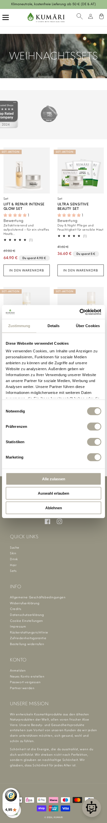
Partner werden (22, 688)
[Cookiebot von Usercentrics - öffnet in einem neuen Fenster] (79, 312)
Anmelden (18, 670)
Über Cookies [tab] (88, 325)
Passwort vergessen (25, 682)
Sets (13, 571)
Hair (13, 565)
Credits (15, 609)
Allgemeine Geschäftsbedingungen (38, 597)
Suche (14, 547)
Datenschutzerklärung (27, 615)
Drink (14, 559)
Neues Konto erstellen (27, 676)
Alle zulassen (53, 479)
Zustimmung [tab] (19, 325)
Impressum (18, 626)
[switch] (94, 426)
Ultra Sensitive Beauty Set (73, 206)
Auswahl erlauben (53, 493)
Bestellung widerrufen (27, 644)
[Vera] (91, 807)
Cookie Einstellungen (26, 621)
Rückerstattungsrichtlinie (29, 632)
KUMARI (58, 817)
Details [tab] (54, 325)
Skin (13, 553)
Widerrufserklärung (25, 603)
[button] (79, 17)
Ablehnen (53, 508)
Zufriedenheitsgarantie (28, 638)
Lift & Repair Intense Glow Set (24, 206)
